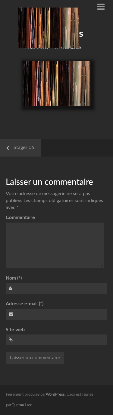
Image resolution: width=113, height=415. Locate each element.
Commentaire (20, 217)
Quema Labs (22, 405)
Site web (15, 329)
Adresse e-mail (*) (24, 303)
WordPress (55, 395)
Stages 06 (24, 147)
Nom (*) (14, 278)
